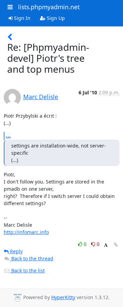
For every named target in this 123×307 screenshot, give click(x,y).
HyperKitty (63, 297)
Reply (16, 251)
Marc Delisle (40, 97)
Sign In (21, 18)
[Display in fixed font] (105, 245)
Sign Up (55, 18)
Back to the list (27, 270)
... (8, 135)
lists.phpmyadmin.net (49, 7)
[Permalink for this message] (116, 244)
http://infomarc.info (26, 232)
